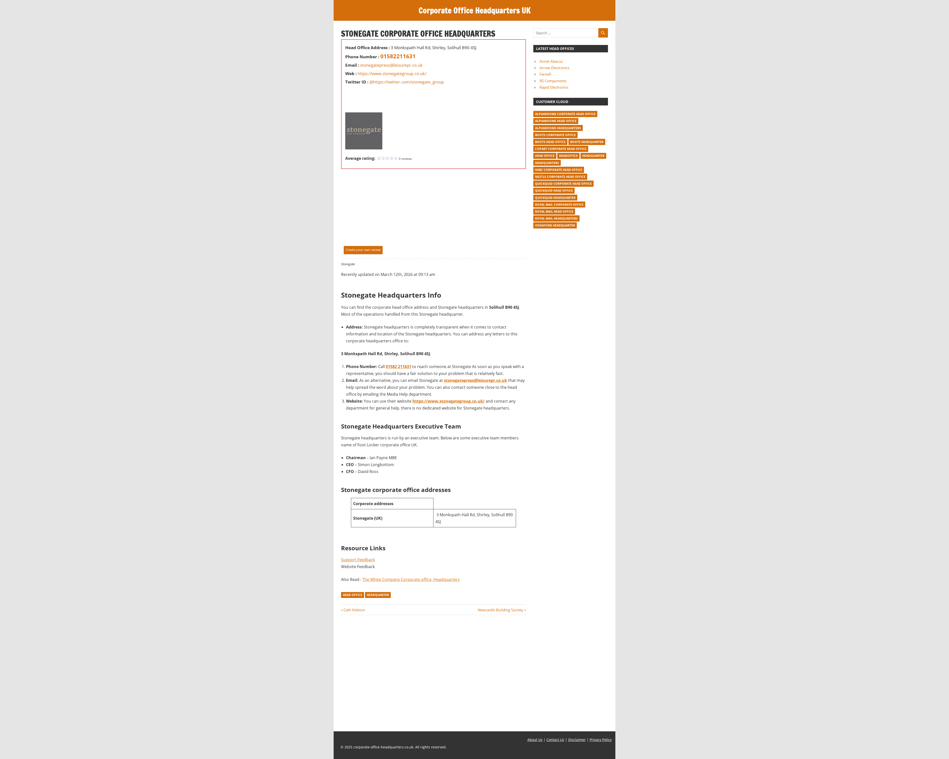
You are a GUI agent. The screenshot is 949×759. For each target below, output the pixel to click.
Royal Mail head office (554, 211)
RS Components (552, 80)
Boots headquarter (587, 142)
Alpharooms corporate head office (565, 114)
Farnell (545, 74)
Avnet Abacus (551, 61)
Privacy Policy (601, 739)
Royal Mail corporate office (559, 205)
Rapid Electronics (553, 87)
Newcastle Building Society (500, 609)
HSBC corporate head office (558, 170)
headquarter (378, 595)
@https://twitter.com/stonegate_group (406, 82)
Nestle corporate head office (560, 177)
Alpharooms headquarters (558, 128)
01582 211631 (398, 366)
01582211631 (398, 56)
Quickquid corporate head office (563, 184)
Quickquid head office (554, 190)
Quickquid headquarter (555, 198)
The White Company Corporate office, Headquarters (411, 579)
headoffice (568, 156)
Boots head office (550, 142)
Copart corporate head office (560, 149)
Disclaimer (577, 739)
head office (352, 595)
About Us (534, 739)
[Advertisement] (360, 97)
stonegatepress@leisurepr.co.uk (391, 65)
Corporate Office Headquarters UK (475, 10)
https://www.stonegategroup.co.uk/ (392, 73)
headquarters (547, 163)
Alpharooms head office (556, 121)
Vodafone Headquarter (555, 225)
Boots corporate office (555, 135)
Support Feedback (358, 559)
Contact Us (555, 739)
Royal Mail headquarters (556, 218)
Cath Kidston (354, 609)
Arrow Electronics (554, 67)
